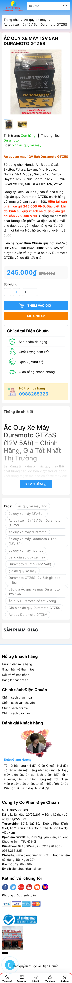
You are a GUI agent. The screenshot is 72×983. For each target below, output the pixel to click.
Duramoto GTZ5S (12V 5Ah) (30, 564)
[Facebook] (5, 887)
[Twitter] (13, 887)
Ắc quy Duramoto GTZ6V (28, 615)
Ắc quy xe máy (35, 20)
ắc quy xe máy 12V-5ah (26, 514)
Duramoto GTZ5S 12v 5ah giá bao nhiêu (34, 580)
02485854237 (28, 846)
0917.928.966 (50, 846)
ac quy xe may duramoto (28, 532)
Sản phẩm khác (21, 630)
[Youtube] (29, 887)
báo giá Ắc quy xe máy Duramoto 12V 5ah (34, 591)
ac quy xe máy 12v (32, 506)
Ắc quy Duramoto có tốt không (32, 601)
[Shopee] (37, 887)
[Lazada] (45, 887)
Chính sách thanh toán (18, 697)
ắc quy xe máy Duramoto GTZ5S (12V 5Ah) (33, 541)
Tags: (8, 506)
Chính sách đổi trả (15, 708)
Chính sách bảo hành (17, 713)
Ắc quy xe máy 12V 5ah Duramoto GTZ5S (35, 522)
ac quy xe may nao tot (26, 550)
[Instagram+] (21, 887)
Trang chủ (11, 20)
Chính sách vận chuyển (18, 703)
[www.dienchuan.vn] (13, 6)
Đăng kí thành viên (15, 680)
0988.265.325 (12, 851)
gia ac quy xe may (22, 571)
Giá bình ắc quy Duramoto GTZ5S (34, 608)
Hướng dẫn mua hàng (17, 664)
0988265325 (33, 393)
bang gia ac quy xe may (27, 557)
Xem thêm (34, 484)
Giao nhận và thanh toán (19, 669)
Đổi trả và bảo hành (15, 675)
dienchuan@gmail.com (27, 869)
